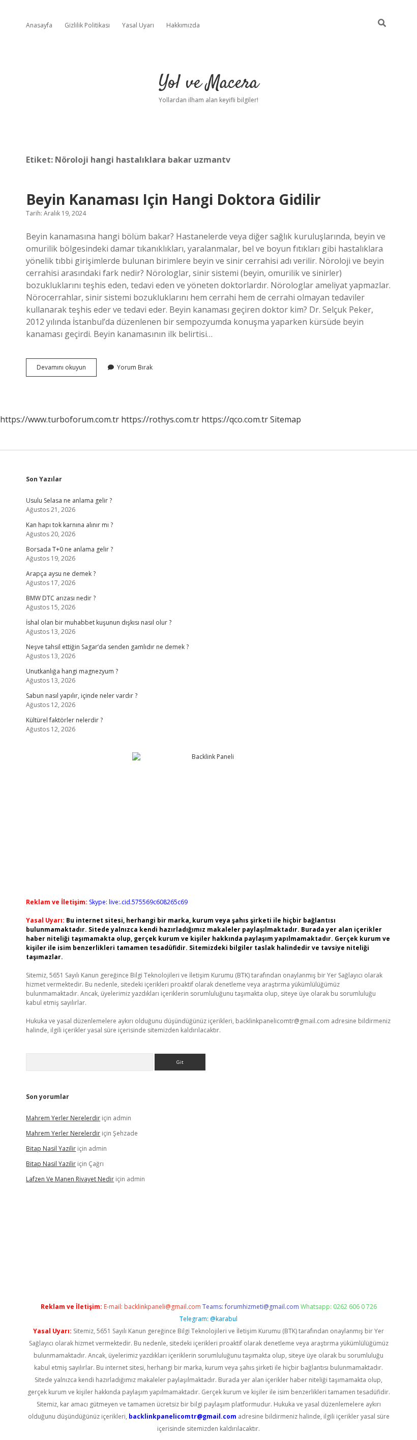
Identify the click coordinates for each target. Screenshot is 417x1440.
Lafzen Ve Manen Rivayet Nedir (70, 1179)
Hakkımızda (183, 25)
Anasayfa (39, 25)
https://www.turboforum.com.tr (59, 419)
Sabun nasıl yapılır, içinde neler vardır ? (81, 695)
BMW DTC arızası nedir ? (61, 598)
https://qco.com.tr (234, 419)
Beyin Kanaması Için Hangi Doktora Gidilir (173, 199)
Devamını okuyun (67, 369)
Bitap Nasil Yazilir (51, 1148)
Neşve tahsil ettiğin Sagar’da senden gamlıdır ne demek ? (107, 646)
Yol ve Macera (208, 83)
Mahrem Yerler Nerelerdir (63, 1118)
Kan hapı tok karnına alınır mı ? (69, 524)
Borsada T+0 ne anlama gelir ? (69, 549)
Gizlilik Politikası (87, 25)
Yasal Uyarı (138, 25)
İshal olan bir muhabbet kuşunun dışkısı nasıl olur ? (98, 622)
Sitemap (285, 419)
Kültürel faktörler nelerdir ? (64, 720)
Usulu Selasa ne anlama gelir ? (69, 500)
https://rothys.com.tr (160, 419)
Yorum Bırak (135, 367)
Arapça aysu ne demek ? (61, 573)
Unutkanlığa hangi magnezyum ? (72, 671)
